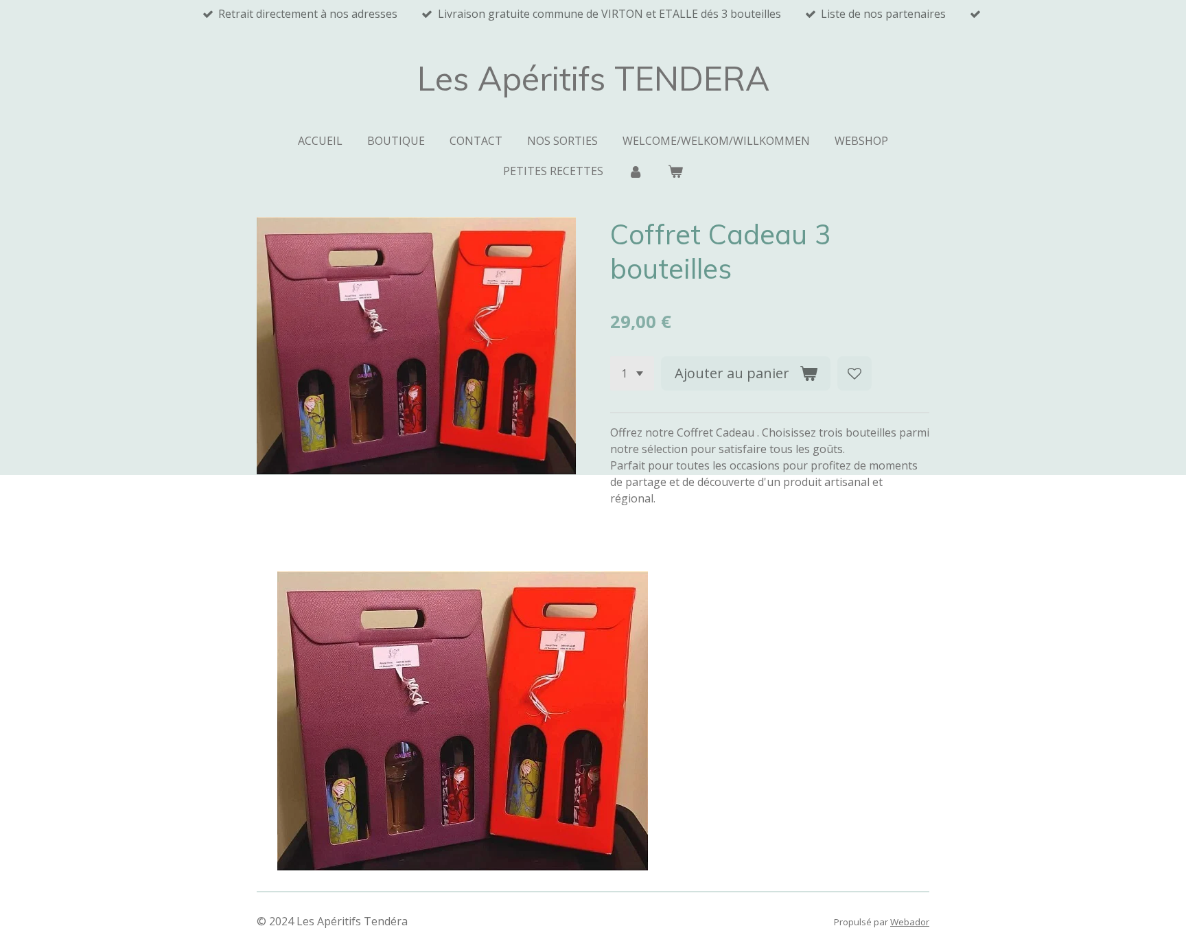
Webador (909, 922)
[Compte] (635, 171)
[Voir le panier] (675, 171)
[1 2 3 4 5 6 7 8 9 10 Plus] (632, 373)
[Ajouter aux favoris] (854, 373)
